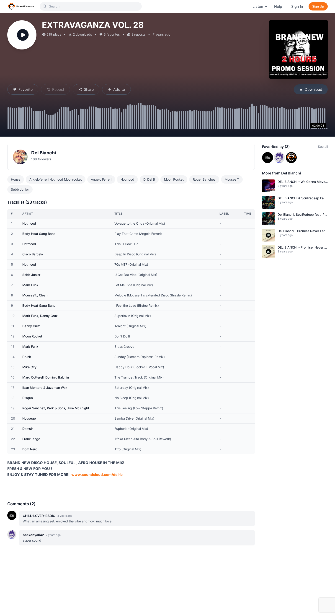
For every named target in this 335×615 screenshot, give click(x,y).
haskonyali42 (33, 535)
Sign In (297, 6)
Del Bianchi (43, 153)
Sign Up (318, 6)
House (15, 179)
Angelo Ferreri (101, 179)
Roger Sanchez (204, 179)
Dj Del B (149, 179)
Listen (258, 6)
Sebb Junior (20, 189)
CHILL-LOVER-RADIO (39, 516)
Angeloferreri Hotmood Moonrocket (55, 179)
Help (278, 6)
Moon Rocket (174, 179)
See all (323, 146)
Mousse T (232, 179)
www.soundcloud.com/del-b (97, 474)
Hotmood (127, 179)
